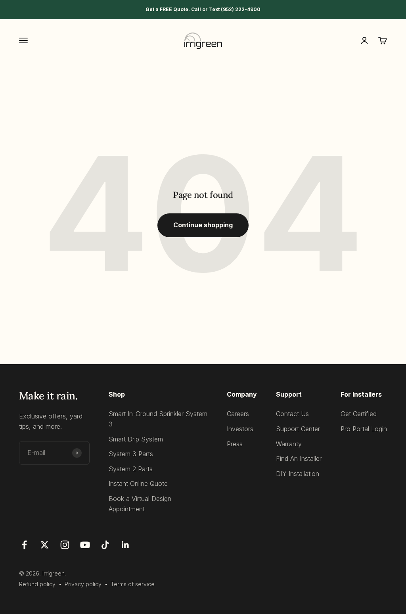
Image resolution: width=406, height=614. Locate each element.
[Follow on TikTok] (105, 544)
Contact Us (292, 414)
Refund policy (37, 584)
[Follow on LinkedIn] (125, 544)
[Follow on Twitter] (44, 544)
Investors (240, 429)
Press (235, 444)
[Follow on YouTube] (85, 544)
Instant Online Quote (138, 483)
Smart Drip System (136, 439)
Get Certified (359, 414)
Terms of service (133, 584)
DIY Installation (297, 474)
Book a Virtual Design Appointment (140, 504)
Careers (238, 414)
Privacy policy (83, 584)
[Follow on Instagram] (64, 544)
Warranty (289, 444)
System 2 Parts (131, 469)
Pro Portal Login (364, 429)
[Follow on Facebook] (24, 544)
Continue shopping (203, 225)
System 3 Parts (131, 454)
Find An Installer (299, 458)
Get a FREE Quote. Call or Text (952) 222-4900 (203, 9)
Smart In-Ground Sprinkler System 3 (158, 419)
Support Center (298, 429)
